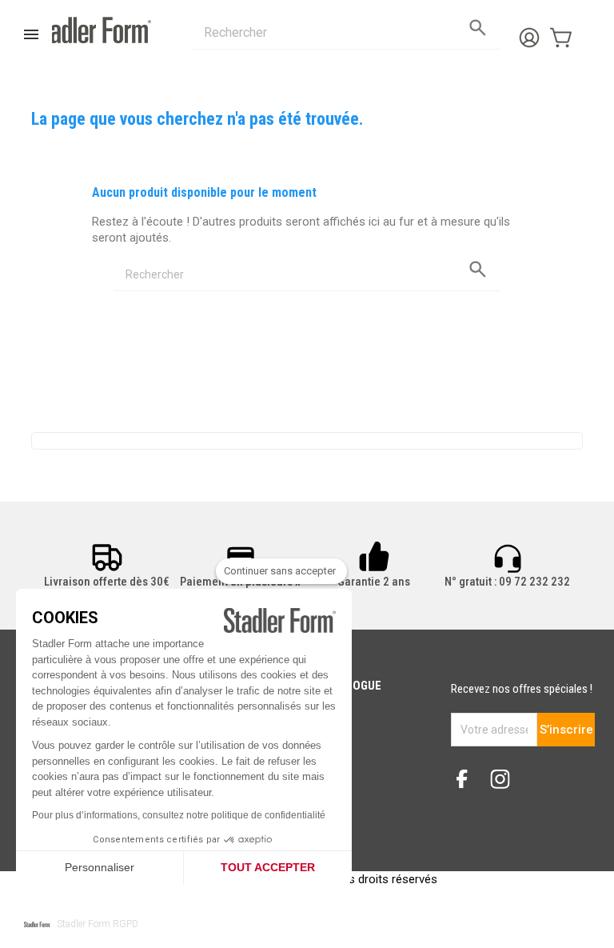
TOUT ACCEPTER (268, 867)
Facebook (468, 781)
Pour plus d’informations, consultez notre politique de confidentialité (178, 815)
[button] (81, 924)
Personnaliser (99, 867)
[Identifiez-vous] (533, 33)
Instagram (506, 781)
